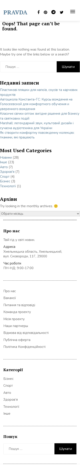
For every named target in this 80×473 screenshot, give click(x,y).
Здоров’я (10, 399)
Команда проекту (17, 312)
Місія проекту (14, 319)
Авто (4, 167)
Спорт (5, 176)
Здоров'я (7, 171)
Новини (6, 157)
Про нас (9, 291)
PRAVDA (15, 12)
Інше (3, 162)
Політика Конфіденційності (24, 347)
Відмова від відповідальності (26, 333)
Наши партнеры (15, 326)
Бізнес (5, 181)
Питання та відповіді (19, 305)
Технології (8, 186)
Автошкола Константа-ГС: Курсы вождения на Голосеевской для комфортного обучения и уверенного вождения (36, 104)
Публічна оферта (16, 340)
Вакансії (9, 298)
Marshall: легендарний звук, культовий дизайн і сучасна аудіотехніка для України (37, 125)
